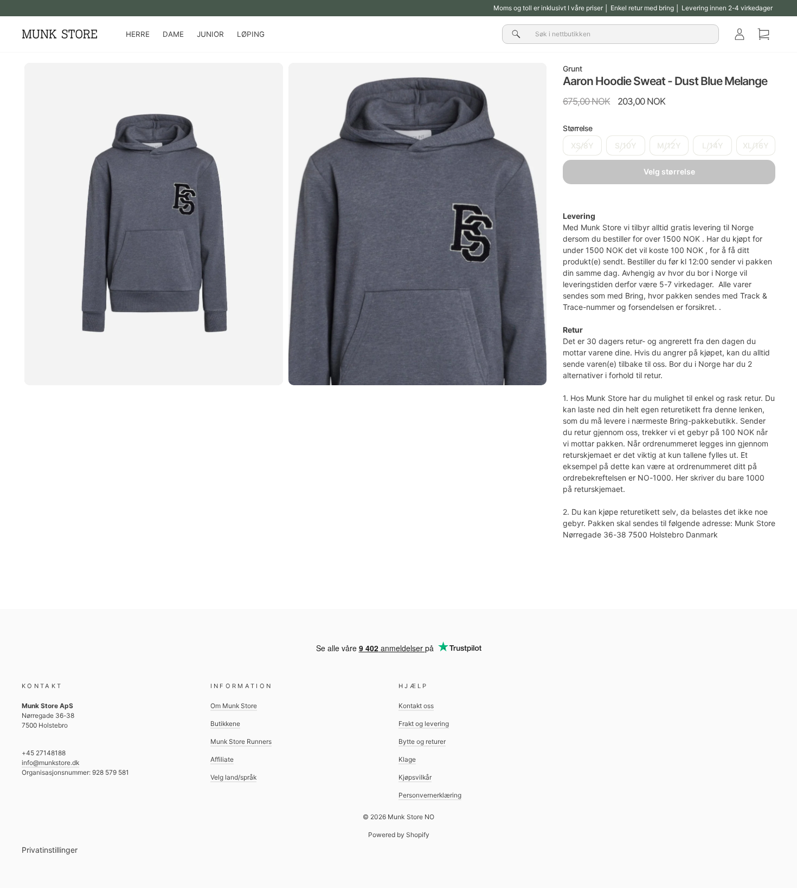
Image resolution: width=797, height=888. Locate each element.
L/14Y (712, 145)
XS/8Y (582, 145)
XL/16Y (756, 145)
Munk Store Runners (241, 741)
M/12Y (669, 145)
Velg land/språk (233, 777)
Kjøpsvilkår (415, 777)
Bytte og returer (422, 741)
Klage (407, 759)
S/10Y (626, 145)
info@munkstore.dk (50, 763)
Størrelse (578, 128)
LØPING (251, 34)
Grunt (572, 68)
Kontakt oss (416, 706)
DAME (173, 34)
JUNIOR (210, 34)
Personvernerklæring (429, 795)
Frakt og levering (423, 724)
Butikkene (225, 724)
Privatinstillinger (50, 849)
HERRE (138, 34)
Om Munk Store (233, 706)
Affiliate (222, 759)
